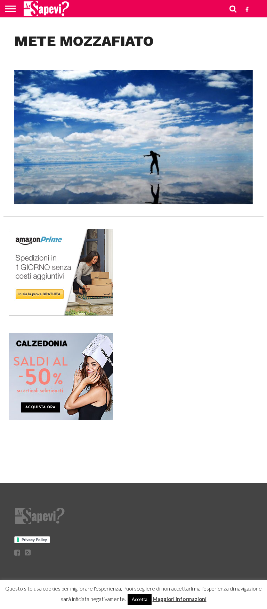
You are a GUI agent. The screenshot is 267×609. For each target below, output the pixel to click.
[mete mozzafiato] (133, 202)
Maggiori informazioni (180, 599)
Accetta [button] (139, 599)
